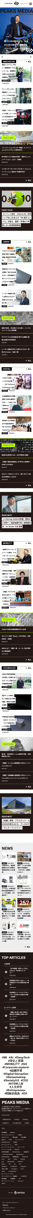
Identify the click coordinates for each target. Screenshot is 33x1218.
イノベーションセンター (8, 1147)
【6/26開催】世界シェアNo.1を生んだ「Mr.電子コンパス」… (19, 970)
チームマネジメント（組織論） (10, 1176)
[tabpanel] (16, 30)
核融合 (20, 1135)
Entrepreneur (20, 1154)
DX (9, 1159)
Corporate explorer (8, 1154)
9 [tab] (23, 57)
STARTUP (20, 1161)
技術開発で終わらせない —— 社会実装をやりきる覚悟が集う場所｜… (19, 982)
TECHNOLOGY (9, 668)
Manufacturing (6, 1142)
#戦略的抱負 (12, 1093)
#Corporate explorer (15, 1067)
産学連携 (24, 1137)
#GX (24, 1064)
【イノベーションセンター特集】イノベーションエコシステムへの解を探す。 (16, 149)
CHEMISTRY (14, 1166)
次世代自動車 (5, 1152)
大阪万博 (24, 1176)
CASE (15, 1159)
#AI (11, 1057)
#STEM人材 (15, 1083)
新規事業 (4, 1132)
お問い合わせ (7, 1210)
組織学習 (26, 1152)
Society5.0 (14, 1169)
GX (3, 1161)
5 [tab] (14, 57)
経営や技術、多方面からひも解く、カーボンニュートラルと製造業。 (16, 329)
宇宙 (11, 1139)
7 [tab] (19, 57)
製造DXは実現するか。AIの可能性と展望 (15, 455)
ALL (29, 62)
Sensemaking (5, 1156)
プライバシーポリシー (9, 1208)
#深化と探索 (16, 1060)
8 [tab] (21, 57)
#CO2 (24, 1080)
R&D (16, 1144)
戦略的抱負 (16, 1156)
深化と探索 (5, 1169)
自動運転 (13, 1178)
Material (13, 1132)
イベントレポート (6, 1144)
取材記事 (15, 1137)
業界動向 (4, 1178)
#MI (4, 1057)
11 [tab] (27, 57)
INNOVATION (9, 62)
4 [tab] (12, 57)
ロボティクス (5, 1137)
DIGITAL (6, 369)
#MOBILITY (12, 1064)
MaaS (3, 1164)
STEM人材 (25, 1156)
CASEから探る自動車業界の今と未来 (14, 629)
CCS (22, 1169)
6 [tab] (16, 57)
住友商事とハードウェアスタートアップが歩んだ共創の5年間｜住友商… (19, 994)
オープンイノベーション (8, 1181)
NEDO (3, 1183)
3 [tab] (10, 57)
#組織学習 (16, 1070)
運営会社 (5, 1205)
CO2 (3, 1159)
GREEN (6, 242)
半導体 (15, 1142)
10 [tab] (25, 57)
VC (20, 1178)
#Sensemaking (15, 1077)
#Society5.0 (11, 1080)
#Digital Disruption (15, 1074)
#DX (24, 1093)
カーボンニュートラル (7, 1173)
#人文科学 (16, 1087)
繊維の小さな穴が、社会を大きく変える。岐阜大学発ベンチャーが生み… (19, 1038)
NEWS (27, 1123)
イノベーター (22, 1147)
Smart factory (16, 1152)
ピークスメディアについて (10, 1202)
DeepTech (23, 1166)
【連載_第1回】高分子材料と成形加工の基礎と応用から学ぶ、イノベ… (19, 1014)
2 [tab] (8, 57)
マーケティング (20, 1139)
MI (9, 1164)
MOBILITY (7, 543)
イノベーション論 (6, 1149)
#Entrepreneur (15, 1090)
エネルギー (21, 1181)
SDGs (3, 1171)
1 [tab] (5, 57)
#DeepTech (22, 1057)
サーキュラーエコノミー (8, 1135)
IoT (20, 1164)
